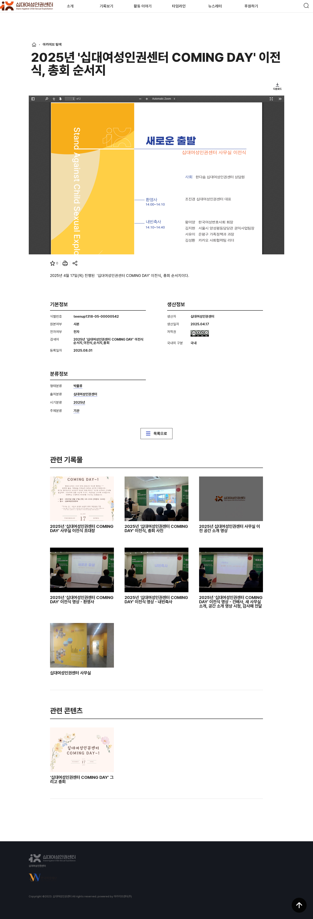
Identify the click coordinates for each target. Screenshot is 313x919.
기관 (76, 411)
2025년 (79, 403)
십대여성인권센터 (85, 394)
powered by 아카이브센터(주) (115, 896)
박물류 (77, 386)
